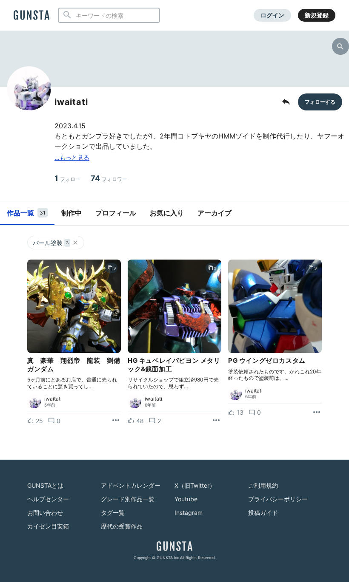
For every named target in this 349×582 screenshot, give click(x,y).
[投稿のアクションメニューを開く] (116, 420)
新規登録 (317, 15)
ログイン (272, 15)
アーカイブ (214, 213)
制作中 (71, 213)
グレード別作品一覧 (127, 499)
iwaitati (53, 399)
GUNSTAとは (45, 485)
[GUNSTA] (31, 15)
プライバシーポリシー (278, 499)
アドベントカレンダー (130, 485)
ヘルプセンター (48, 499)
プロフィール (115, 213)
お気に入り (167, 213)
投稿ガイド (263, 512)
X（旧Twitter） (194, 485)
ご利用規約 (263, 485)
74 (109, 178)
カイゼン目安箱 (48, 526)
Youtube (185, 499)
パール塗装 (51, 242)
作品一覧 (26, 213)
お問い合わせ (45, 512)
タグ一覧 (113, 512)
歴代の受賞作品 (122, 526)
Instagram (188, 512)
